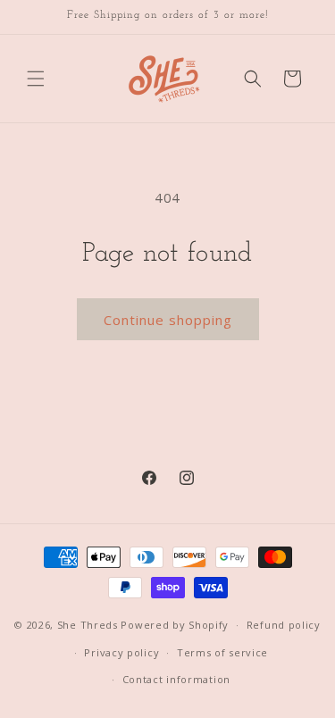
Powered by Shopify (175, 624)
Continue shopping (168, 320)
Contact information (176, 679)
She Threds (87, 624)
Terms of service (222, 652)
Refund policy (284, 624)
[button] (35, 78)
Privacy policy (121, 652)
